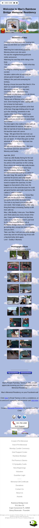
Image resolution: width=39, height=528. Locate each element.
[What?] (13, 333)
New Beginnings (19, 468)
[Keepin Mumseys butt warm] (25, 322)
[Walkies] (26, 277)
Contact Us (19, 489)
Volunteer (19, 471)
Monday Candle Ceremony (19, 448)
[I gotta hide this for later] (13, 355)
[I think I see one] (23, 255)
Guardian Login (19, 475)
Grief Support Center (19, 452)
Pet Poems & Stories (19, 460)
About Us (19, 493)
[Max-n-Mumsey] (13, 255)
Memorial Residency (15, 408)
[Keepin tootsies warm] (26, 344)
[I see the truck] (13, 300)
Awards (19, 496)
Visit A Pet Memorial (19, 445)
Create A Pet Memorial (19, 441)
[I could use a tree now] (13, 311)
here (6, 398)
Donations (19, 485)
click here (34, 400)
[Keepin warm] (26, 311)
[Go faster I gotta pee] (26, 300)
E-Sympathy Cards (20, 464)
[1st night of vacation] (13, 266)
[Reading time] (26, 333)
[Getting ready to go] (26, 289)
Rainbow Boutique (19, 456)
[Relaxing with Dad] (13, 277)
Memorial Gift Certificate (19, 482)
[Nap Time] (26, 266)
